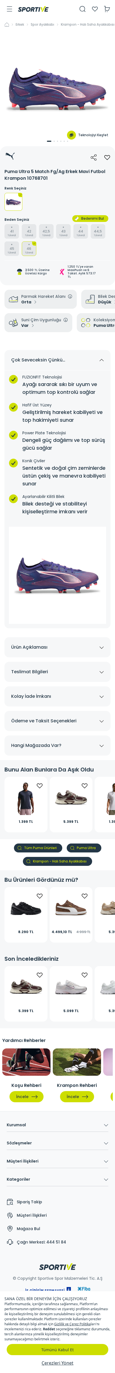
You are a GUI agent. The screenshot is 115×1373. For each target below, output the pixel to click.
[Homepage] (33, 9)
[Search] (82, 9)
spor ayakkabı (42, 24)
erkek (20, 24)
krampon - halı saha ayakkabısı (87, 24)
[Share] (93, 157)
